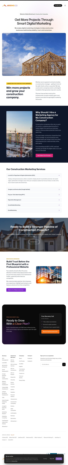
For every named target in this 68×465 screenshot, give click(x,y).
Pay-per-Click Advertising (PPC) (16, 194)
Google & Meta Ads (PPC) (4, 408)
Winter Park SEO (13, 437)
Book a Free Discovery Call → (50, 331)
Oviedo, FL (4, 439)
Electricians (13, 418)
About (20, 358)
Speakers (13, 392)
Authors (12, 389)
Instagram (30, 361)
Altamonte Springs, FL (48, 437)
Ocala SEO (10, 439)
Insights (21, 366)
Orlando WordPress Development (5, 393)
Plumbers (13, 415)
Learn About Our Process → (44, 155)
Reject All (52, 458)
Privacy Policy (14, 461)
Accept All (59, 458)
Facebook (30, 358)
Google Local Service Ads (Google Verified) (19, 189)
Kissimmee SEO (29, 437)
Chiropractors (14, 399)
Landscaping (13, 413)
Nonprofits (13, 377)
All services (5, 426)
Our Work (21, 363)
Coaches (13, 386)
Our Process (21, 361)
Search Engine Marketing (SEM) (5, 402)
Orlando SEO (5, 437)
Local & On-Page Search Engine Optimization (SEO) (21, 175)
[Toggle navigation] (65, 5)
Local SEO (4, 362)
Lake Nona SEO (21, 437)
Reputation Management (14, 199)
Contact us (21, 373)
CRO (3, 397)
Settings (45, 458)
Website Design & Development (5, 383)
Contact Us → (34, 241)
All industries (14, 421)
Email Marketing (12, 210)
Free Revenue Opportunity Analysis (5, 422)
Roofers (12, 406)
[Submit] (64, 364)
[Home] (9, 5)
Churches (13, 379)
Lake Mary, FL (58, 437)
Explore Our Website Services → (16, 289)
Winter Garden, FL (38, 437)
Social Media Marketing (14, 205)
